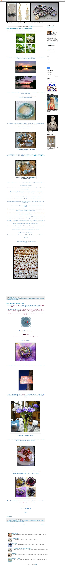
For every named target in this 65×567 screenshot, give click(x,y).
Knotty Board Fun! (14, 553)
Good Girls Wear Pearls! (15, 538)
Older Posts (43, 524)
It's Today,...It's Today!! (15, 533)
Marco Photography (26, 520)
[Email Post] (16, 297)
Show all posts (31, 26)
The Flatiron (42, 520)
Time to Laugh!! (14, 543)
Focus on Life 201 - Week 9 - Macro (15, 303)
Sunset (18, 299)
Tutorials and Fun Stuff (37, 22)
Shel (53, 31)
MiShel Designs (8, 22)
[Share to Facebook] (20, 297)
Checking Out (10, 520)
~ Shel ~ (13, 22)
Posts (49, 50)
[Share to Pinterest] (21, 297)
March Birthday (31, 298)
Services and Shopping (19, 22)
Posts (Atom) (12, 526)
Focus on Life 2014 (14, 520)
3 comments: (13, 297)
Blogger (36, 564)
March (28, 298)
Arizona (13, 298)
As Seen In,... (25, 22)
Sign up (48, 26)
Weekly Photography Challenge (20, 521)
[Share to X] (19, 297)
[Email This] (17, 297)
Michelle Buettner (31, 520)
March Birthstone (35, 298)
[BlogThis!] (18, 297)
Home (24, 524)
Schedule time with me (50, 72)
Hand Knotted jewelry (21, 298)
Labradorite (25, 298)
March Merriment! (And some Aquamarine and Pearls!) (19, 28)
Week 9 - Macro (14, 521)
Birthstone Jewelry (16, 298)
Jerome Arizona (19, 520)
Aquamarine (10, 298)
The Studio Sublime (9, 521)
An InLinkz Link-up (9, 516)
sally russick (38, 520)
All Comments (50, 52)
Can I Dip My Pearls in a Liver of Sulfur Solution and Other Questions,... (22, 548)
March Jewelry (40, 298)
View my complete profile (50, 43)
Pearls (42, 22)
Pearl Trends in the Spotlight (16, 558)
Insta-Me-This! (49, 46)
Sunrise (16, 299)
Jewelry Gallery (30, 22)
